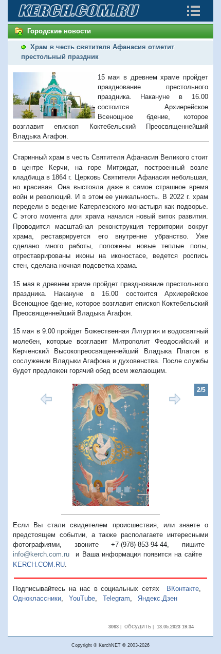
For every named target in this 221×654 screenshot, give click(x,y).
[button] (27, 445)
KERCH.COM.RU (39, 564)
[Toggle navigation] (193, 11)
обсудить (137, 626)
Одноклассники (37, 598)
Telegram (116, 598)
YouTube (82, 598)
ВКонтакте (183, 588)
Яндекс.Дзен (157, 598)
